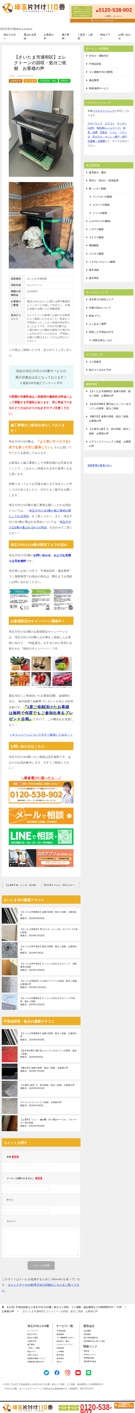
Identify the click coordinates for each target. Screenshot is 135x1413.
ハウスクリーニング (103, 110)
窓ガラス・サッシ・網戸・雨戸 (109, 136)
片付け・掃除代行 (99, 55)
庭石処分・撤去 (97, 172)
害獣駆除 (94, 245)
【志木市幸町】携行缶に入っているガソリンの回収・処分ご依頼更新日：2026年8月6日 (48, 1053)
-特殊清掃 (60, 1348)
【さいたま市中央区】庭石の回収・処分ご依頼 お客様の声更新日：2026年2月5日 (48, 949)
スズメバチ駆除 (101, 204)
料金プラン (105, 36)
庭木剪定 (94, 278)
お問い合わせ (124, 36)
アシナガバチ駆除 (102, 196)
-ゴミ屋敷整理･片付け (64, 1338)
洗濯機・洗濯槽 (96, 141)
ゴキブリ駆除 (96, 237)
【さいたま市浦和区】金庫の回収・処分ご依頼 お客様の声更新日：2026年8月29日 (48, 915)
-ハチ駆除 (60, 1351)
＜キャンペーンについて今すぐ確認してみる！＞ (41, 734)
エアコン (110, 123)
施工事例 (65, 36)
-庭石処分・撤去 (62, 1341)
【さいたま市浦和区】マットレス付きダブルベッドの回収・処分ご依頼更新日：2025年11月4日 (47, 1001)
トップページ (32, 1331)
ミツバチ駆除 (99, 213)
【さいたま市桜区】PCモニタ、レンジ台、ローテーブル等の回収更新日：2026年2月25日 (49, 932)
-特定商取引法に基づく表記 (94, 1341)
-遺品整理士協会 (89, 1361)
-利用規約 (87, 1334)
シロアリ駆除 (96, 229)
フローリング (95, 123)
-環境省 (86, 1351)
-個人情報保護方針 (90, 1338)
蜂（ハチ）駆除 (97, 188)
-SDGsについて (89, 1354)
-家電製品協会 (88, 1358)
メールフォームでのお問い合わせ (103, 20)
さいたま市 (30, 81)
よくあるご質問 (97, 323)
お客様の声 (49, 36)
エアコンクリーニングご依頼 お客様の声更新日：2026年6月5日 (41, 1104)
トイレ (113, 132)
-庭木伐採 (60, 1355)
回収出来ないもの (102, 340)
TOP (64, 1307)
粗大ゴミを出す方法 (100, 369)
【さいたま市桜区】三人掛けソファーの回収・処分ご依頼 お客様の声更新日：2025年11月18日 (49, 984)
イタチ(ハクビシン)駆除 (102, 261)
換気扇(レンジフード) (109, 127)
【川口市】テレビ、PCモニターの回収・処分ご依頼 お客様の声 (62, 885)
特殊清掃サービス (99, 88)
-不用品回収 (61, 1331)
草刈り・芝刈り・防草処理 (103, 180)
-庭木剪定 (60, 1358)
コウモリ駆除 (96, 253)
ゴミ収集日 (95, 361)
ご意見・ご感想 (85, 36)
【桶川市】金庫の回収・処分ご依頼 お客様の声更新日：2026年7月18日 (44, 1069)
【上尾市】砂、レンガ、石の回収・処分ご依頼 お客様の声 (23, 885)
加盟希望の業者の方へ (100, 465)
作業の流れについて (100, 307)
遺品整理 (94, 80)
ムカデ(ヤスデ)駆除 (99, 221)
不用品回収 (95, 63)
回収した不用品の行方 (101, 332)
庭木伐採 (94, 269)
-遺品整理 (60, 1334)
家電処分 (64, 81)
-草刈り (59, 1362)
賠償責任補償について (36, 1358)
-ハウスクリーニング (64, 1344)
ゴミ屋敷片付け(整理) (101, 72)
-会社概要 (87, 1331)
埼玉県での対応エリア (101, 299)
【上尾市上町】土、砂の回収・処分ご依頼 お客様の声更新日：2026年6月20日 (47, 1086)
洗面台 (103, 132)
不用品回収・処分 (48, 81)
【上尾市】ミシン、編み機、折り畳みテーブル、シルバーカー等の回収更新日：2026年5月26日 (48, 1122)
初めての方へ (10, 36)
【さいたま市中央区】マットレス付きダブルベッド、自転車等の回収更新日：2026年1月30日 (48, 966)
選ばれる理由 (30, 36)
